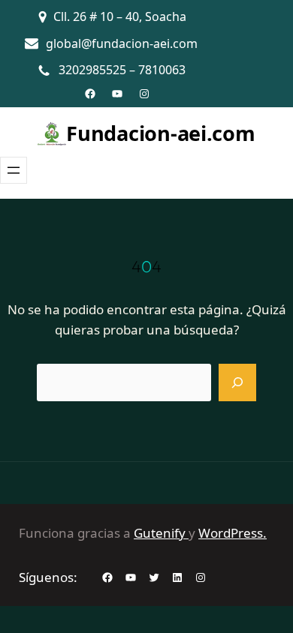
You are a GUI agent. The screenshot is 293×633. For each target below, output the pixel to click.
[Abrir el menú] (13, 170)
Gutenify (161, 533)
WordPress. (232, 533)
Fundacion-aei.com (160, 133)
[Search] (237, 382)
